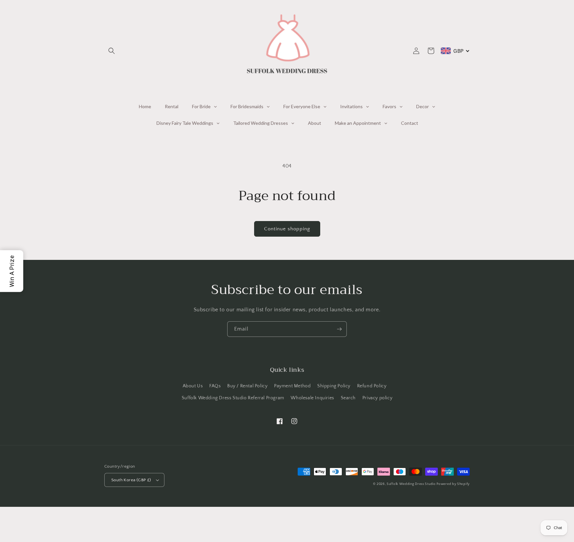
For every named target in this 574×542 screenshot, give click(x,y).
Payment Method (292, 386)
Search (348, 398)
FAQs (215, 386)
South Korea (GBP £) (131, 480)
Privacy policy (377, 398)
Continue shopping (287, 229)
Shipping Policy (333, 386)
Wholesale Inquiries (312, 398)
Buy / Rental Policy (247, 386)
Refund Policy (372, 386)
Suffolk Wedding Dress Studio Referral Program (233, 398)
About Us (193, 386)
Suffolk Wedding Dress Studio (411, 484)
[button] (111, 50)
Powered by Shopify (453, 484)
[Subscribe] (339, 329)
